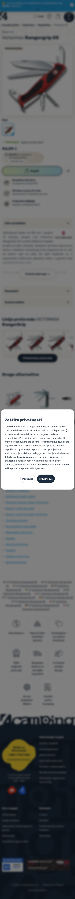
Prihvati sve (46, 479)
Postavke (27, 479)
